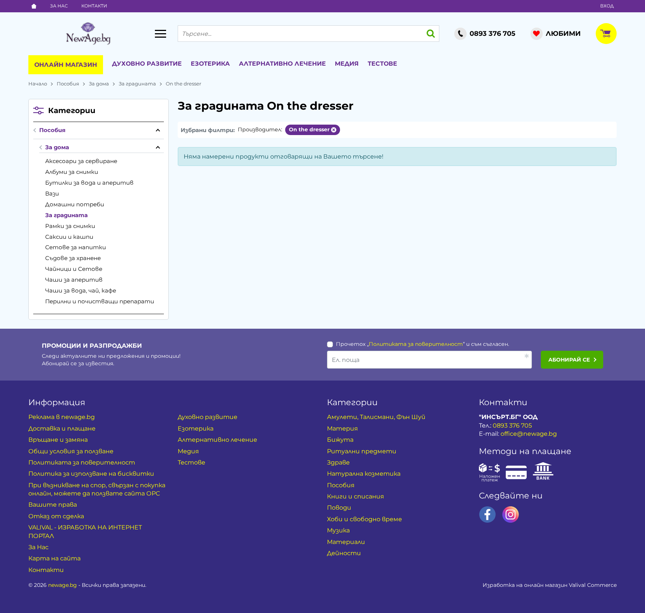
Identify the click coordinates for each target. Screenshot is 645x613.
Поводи (339, 507)
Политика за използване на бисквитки (91, 473)
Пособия (68, 84)
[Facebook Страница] (487, 514)
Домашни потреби (74, 204)
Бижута (340, 439)
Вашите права (52, 504)
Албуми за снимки (71, 171)
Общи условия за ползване (70, 451)
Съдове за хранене (73, 258)
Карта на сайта (54, 558)
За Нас (59, 6)
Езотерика (210, 63)
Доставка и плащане (62, 428)
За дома (99, 84)
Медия (347, 63)
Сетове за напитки (75, 247)
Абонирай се (569, 359)
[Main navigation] (160, 33)
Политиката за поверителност (416, 344)
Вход (607, 6)
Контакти (94, 6)
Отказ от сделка (56, 516)
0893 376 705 (512, 425)
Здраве (338, 462)
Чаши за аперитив (74, 279)
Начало (37, 84)
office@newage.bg (529, 433)
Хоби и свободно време (364, 519)
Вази (52, 193)
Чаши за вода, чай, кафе (80, 290)
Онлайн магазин (65, 64)
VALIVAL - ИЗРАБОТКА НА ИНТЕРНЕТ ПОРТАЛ (85, 531)
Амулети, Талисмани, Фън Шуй (376, 416)
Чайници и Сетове (73, 268)
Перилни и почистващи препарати (99, 301)
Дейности (344, 553)
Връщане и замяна (58, 439)
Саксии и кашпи (69, 236)
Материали (346, 541)
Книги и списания (355, 496)
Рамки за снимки (70, 225)
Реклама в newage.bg (61, 416)
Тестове (382, 63)
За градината (137, 84)
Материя (342, 428)
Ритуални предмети (361, 451)
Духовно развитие (147, 63)
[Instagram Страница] (510, 514)
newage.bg (62, 585)
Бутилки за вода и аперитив (89, 182)
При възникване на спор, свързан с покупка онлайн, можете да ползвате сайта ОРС (96, 489)
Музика (338, 530)
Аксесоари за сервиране (81, 161)
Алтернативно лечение (282, 63)
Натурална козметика (364, 473)
